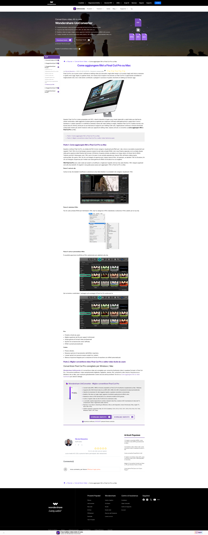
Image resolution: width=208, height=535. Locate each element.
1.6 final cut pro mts (49, 73)
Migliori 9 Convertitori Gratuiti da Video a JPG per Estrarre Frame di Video (134, 464)
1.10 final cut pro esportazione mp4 (51, 82)
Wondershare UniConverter (72, 370)
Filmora (89, 500)
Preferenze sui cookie (74, 529)
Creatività (81, 3)
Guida (108, 9)
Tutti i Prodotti (91, 519)
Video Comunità (125, 503)
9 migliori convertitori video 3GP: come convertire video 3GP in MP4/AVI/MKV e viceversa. (134, 458)
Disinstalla (110, 529)
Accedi (158, 2)
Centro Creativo (109, 500)
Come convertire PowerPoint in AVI (133, 453)
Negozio (141, 3)
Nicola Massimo (70, 71)
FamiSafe (89, 516)
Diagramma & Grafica (94, 3)
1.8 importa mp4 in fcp (49, 77)
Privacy (63, 529)
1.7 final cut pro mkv (49, 75)
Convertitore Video (81, 61)
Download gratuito (98, 417)
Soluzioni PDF (108, 3)
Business (134, 3)
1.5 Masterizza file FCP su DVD (51, 71)
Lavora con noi (109, 516)
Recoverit (89, 506)
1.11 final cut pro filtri (49, 84)
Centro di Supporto (126, 506)
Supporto (149, 3)
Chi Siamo (107, 503)
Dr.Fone (89, 510)
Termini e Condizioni (52, 529)
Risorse (69, 61)
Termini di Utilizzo (87, 529)
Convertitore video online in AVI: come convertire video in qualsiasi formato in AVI (134, 448)
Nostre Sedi (108, 510)
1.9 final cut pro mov (49, 79)
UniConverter (90, 503)
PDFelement (90, 513)
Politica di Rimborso (99, 529)
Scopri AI (126, 3)
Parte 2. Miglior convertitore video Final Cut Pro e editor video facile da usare (90, 138)
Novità (106, 506)
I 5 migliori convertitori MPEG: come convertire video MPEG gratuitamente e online (134, 442)
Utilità (118, 3)
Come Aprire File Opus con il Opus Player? (133, 469)
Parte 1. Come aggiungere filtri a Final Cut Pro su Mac (83, 136)
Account (123, 510)
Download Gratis (62, 40)
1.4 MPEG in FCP (48, 69)
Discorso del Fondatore (111, 513)
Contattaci (124, 500)
